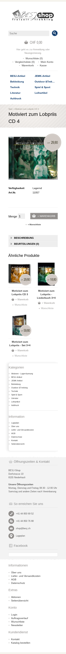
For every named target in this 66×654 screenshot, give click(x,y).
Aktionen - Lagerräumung (22, 374)
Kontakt (14, 440)
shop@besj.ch (23, 528)
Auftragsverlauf (19, 618)
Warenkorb (28, 65)
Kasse (43, 65)
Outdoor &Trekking (46, 81)
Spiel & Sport (42, 87)
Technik (15, 87)
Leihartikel (41, 92)
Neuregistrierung (32, 53)
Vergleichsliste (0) (25, 61)
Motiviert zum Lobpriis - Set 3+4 (19, 343)
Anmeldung (39, 49)
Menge (12, 216)
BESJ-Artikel (17, 76)
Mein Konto (47, 61)
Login (14, 614)
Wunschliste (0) (34, 58)
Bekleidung (17, 81)
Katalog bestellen (20, 642)
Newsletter (17, 625)
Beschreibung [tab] (24, 237)
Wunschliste (21, 304)
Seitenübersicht (17, 444)
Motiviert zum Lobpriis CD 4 (27, 109)
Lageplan (15, 423)
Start (10, 109)
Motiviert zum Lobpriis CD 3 (20, 292)
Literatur (15, 92)
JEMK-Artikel (42, 76)
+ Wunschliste (34, 224)
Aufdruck (15, 98)
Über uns (15, 426)
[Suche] (55, 33)
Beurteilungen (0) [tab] (26, 243)
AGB (13, 433)
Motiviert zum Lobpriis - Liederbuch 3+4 (46, 294)
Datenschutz (16, 437)
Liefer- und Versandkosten (22, 430)
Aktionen (16, 597)
